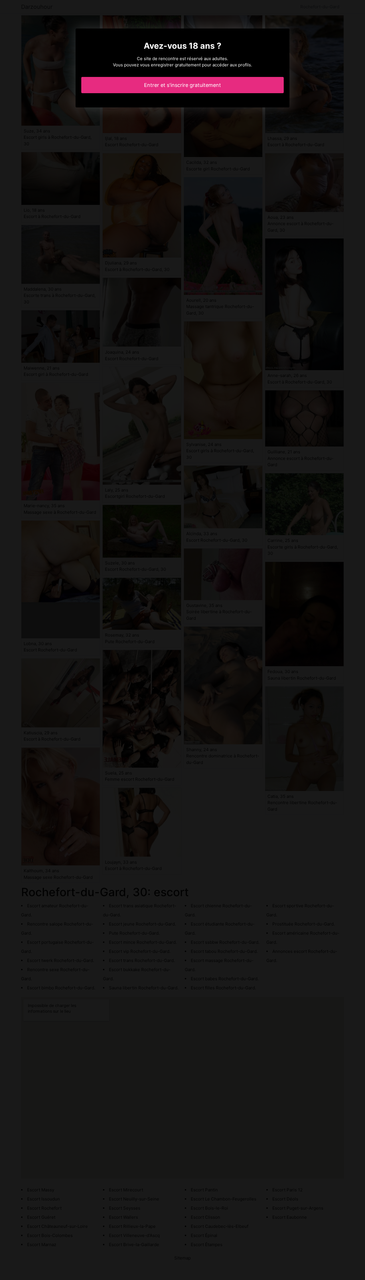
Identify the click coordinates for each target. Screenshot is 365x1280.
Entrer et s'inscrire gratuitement (182, 85)
